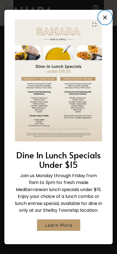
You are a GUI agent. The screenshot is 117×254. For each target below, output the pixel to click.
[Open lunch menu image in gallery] (96, 24)
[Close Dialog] (105, 17)
